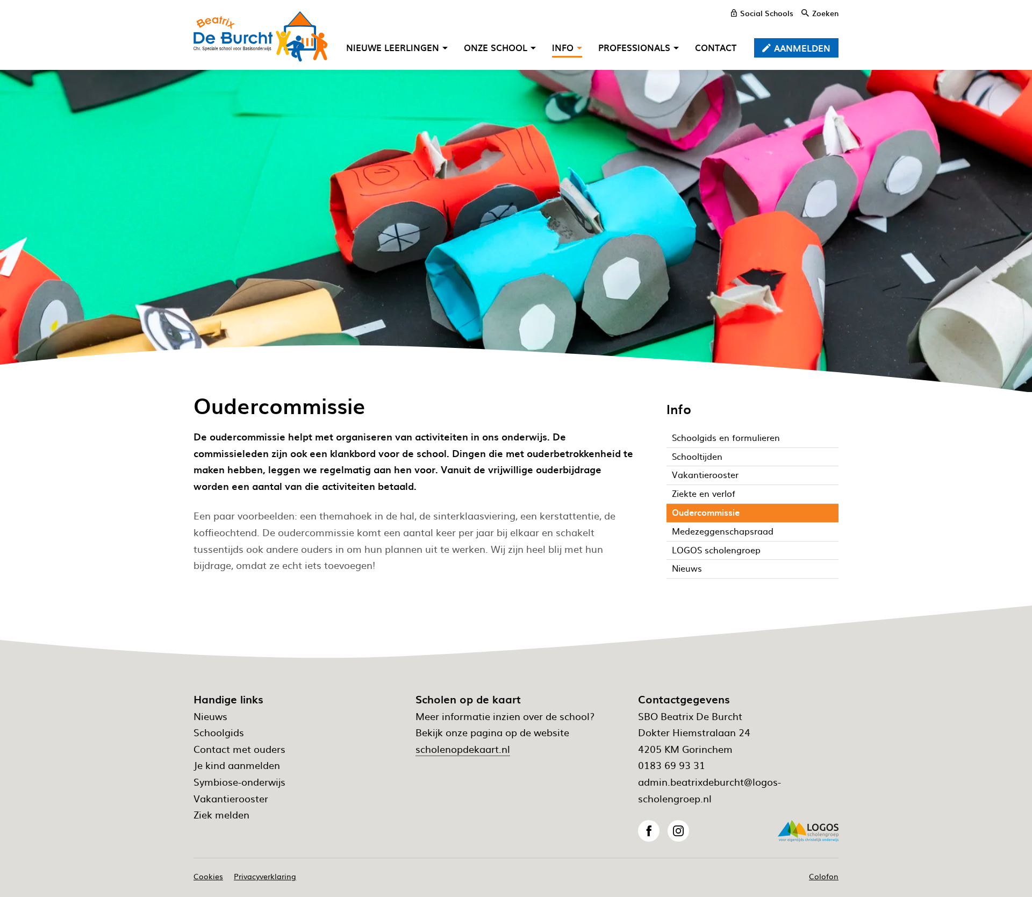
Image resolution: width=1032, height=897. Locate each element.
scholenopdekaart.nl (462, 749)
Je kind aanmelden (237, 765)
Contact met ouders (239, 749)
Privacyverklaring (265, 876)
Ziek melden (221, 814)
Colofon (823, 876)
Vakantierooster (231, 798)
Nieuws (210, 716)
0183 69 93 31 (671, 765)
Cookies (208, 876)
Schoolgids (219, 732)
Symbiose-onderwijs (239, 781)
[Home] (261, 36)
